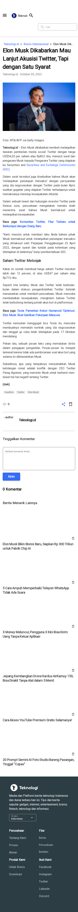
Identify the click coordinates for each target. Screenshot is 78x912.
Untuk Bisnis (17, 867)
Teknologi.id (11, 44)
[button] (5, 15)
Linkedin (44, 889)
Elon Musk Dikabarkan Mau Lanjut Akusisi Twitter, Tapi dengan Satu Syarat (64, 44)
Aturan (13, 852)
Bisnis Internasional (36, 44)
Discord (44, 896)
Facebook (45, 867)
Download (15, 874)
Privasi (13, 845)
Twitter (43, 881)
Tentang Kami (17, 838)
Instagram (45, 874)
